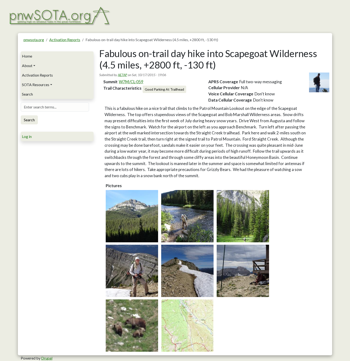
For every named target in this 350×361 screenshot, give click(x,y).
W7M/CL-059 (131, 81)
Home (27, 56)
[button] (132, 216)
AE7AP (122, 75)
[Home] (59, 15)
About (27, 65)
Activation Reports (64, 39)
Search (27, 94)
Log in (27, 136)
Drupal (46, 358)
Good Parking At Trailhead (164, 89)
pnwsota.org (34, 39)
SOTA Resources (35, 84)
